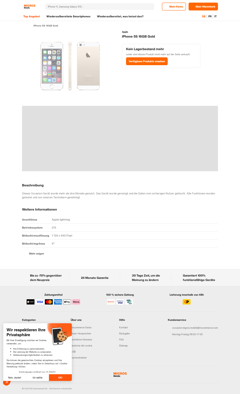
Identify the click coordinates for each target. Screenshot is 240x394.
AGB (73, 351)
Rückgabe (124, 333)
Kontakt (123, 327)
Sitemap (123, 345)
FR (210, 16)
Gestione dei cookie (81, 345)
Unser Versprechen (81, 333)
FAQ (121, 339)
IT (215, 16)
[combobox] (95, 6)
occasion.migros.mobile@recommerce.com (195, 327)
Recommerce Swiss (81, 327)
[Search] (149, 6)
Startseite (23, 25)
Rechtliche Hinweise (81, 339)
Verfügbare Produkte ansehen (147, 61)
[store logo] (29, 6)
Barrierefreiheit (79, 357)
